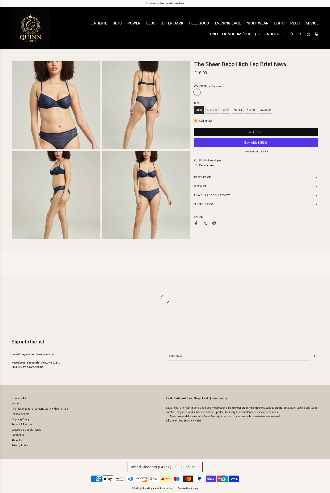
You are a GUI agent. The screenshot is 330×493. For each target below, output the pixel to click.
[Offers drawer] (308, 34)
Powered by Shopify (188, 488)
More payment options (256, 151)
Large (225, 109)
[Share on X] (205, 224)
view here (179, 3)
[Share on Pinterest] (214, 224)
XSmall (238, 109)
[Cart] (316, 34)
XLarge (251, 109)
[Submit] (314, 356)
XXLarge (265, 109)
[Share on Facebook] (196, 224)
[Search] (291, 34)
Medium (212, 109)
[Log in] (300, 34)
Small (199, 109)
